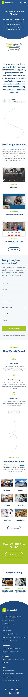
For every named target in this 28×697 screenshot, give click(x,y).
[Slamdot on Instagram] (14, 693)
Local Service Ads (7, 641)
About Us (4, 659)
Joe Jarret (12, 100)
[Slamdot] (7, 2)
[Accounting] (21, 498)
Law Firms (7, 520)
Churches (5, 651)
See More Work (14, 249)
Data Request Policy (7, 677)
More (14, 641)
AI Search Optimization (8, 637)
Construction (12, 651)
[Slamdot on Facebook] (10, 693)
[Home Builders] (21, 513)
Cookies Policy (19, 673)
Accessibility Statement (8, 680)
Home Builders (20, 520)
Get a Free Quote (14, 328)
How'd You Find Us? (7, 307)
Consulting (14, 184)
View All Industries (14, 528)
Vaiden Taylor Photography (14, 214)
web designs (6, 151)
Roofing (20, 490)
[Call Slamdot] (21, 2)
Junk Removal (7, 490)
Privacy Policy (9, 335)
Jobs (9, 659)
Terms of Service (19, 335)
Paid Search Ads (20, 637)
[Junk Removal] (7, 483)
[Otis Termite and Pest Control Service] (14, 228)
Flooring (7, 505)
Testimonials (20, 659)
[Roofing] (21, 483)
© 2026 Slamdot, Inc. (8, 624)
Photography (14, 211)
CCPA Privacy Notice (8, 673)
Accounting (20, 505)
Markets (14, 659)
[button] (25, 2)
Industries (6, 646)
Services (5, 628)
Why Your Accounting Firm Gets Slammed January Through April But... (20, 591)
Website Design (15, 49)
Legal (4, 667)
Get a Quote (13, 555)
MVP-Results (14, 187)
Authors (11, 648)
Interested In (5, 314)
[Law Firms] (7, 513)
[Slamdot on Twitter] (18, 693)
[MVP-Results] (14, 174)
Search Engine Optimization (10, 634)
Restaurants (7, 588)
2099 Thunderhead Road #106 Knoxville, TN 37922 (13, 617)
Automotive (18, 648)
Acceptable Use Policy (8, 670)
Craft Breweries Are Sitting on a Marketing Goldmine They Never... (7, 591)
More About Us (14, 412)
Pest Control (14, 238)
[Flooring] (7, 498)
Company (5, 656)
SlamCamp (5, 662)
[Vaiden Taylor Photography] (14, 201)
